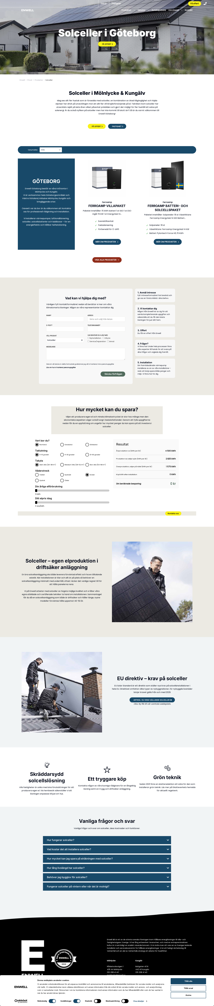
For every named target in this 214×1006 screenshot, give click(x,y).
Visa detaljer (138, 1001)
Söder (92, 475)
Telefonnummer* (94, 325)
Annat (111, 341)
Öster (67, 480)
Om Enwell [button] (173, 10)
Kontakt (189, 10)
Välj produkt (51, 336)
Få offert (194, 3)
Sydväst (68, 475)
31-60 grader (95, 454)
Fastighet (116, 3)
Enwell (22, 80)
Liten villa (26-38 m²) (48, 465)
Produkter (39, 80)
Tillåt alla (188, 981)
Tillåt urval (188, 988)
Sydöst (42, 480)
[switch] (76, 1001)
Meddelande (50, 347)
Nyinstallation (95, 338)
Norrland (43, 444)
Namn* (48, 315)
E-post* (49, 325)
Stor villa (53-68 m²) (98, 465)
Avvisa (188, 995)
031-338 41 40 (113, 972)
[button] (133, 10)
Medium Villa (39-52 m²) (74, 465)
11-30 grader (70, 454)
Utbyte (107, 338)
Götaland (93, 444)
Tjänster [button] (141, 10)
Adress (90, 315)
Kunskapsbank (159, 10)
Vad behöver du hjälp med (98, 335)
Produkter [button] (126, 10)
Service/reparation (98, 341)
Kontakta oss (173, 513)
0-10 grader (44, 454)
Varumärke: (33, 150)
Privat (104, 3)
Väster (42, 475)
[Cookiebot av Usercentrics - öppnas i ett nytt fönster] (21, 1001)
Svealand (68, 444)
